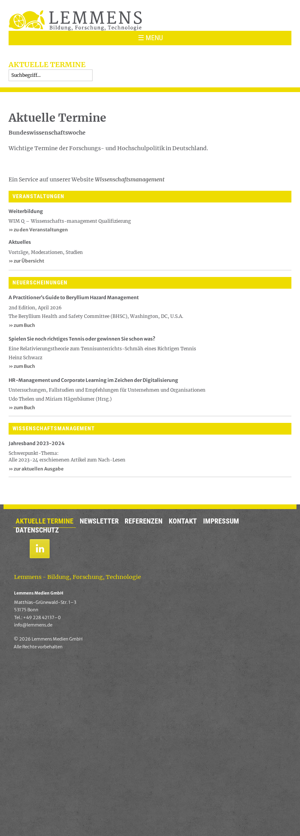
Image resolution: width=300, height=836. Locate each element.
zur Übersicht (26, 261)
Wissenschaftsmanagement (129, 179)
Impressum (221, 521)
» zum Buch (22, 325)
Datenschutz (37, 530)
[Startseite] (75, 20)
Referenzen (143, 521)
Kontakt (183, 521)
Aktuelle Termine (44, 521)
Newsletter (99, 521)
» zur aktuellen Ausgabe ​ (36, 469)
